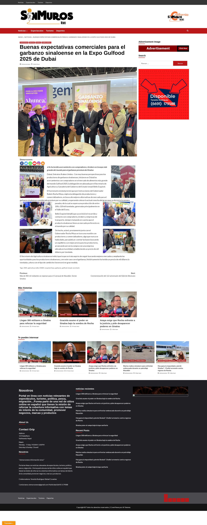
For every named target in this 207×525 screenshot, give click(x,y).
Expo (53, 268)
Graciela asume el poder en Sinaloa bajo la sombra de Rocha (98, 398)
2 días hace (115, 329)
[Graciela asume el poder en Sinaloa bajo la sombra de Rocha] (77, 304)
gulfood (64, 268)
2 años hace (36, 64)
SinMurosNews (46, 42)
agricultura (31, 268)
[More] (43, 163)
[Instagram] (39, 163)
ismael (70, 268)
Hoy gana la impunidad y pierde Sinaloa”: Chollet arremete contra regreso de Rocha (170, 368)
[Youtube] (34, 163)
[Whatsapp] (30, 163)
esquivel (48, 268)
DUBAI (42, 268)
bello (37, 268)
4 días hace (173, 373)
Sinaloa (38, 42)
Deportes (49, 2)
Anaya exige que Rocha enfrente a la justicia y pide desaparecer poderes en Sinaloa (117, 323)
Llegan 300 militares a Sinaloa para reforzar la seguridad (97, 394)
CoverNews (114, 507)
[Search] (187, 31)
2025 (25, 268)
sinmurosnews (26, 64)
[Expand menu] (27, 31)
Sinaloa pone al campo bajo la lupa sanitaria (92, 425)
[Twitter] (26, 163)
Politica (69, 314)
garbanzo (58, 268)
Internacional (24, 42)
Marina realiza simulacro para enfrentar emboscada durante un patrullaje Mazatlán (138, 368)
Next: (113, 274)
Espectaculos (30, 2)
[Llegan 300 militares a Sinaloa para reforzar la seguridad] (37, 304)
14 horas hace (35, 326)
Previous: (48, 276)
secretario (76, 268)
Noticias (21, 2)
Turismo (40, 2)
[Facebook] (22, 163)
